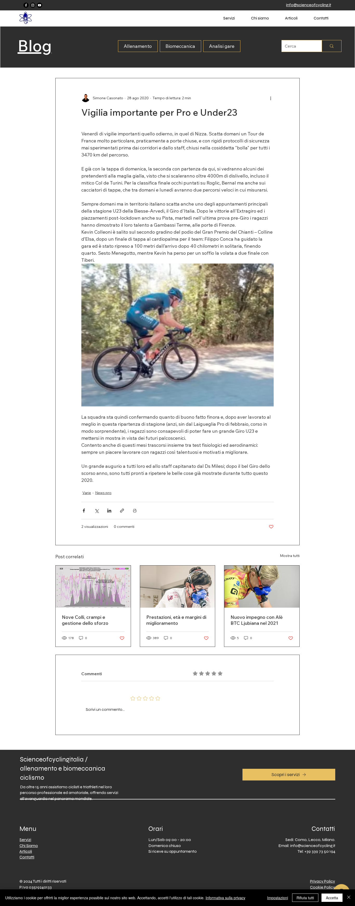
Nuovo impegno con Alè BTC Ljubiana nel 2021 (257, 620)
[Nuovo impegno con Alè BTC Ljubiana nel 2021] (261, 587)
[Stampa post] (134, 510)
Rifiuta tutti (305, 897)
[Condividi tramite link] (122, 510)
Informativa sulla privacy (225, 897)
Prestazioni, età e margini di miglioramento (176, 620)
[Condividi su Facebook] (83, 510)
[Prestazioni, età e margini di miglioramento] (177, 587)
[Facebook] (26, 5)
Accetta (332, 897)
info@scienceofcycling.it (312, 845)
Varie (86, 492)
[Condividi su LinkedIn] (109, 510)
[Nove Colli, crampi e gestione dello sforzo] (93, 587)
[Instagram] (32, 5)
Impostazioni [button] (277, 897)
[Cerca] (331, 46)
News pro (103, 492)
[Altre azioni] (270, 98)
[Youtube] (39, 5)
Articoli (25, 851)
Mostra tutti (290, 555)
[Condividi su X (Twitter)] (96, 510)
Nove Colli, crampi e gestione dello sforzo (85, 620)
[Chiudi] (349, 898)
